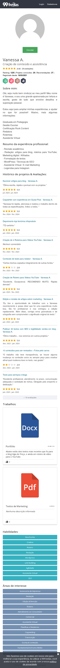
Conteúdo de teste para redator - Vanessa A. (22, 258)
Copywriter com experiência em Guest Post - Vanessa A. (28, 199)
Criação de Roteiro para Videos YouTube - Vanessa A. (27, 277)
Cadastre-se (52, 4)
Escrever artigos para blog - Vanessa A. (20, 181)
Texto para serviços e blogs (15, 374)
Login (41, 4)
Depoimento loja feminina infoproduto (19, 221)
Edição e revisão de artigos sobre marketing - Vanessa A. (28, 299)
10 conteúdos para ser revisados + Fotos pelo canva (26, 350)
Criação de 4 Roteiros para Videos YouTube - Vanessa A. (28, 240)
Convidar (30, 50)
